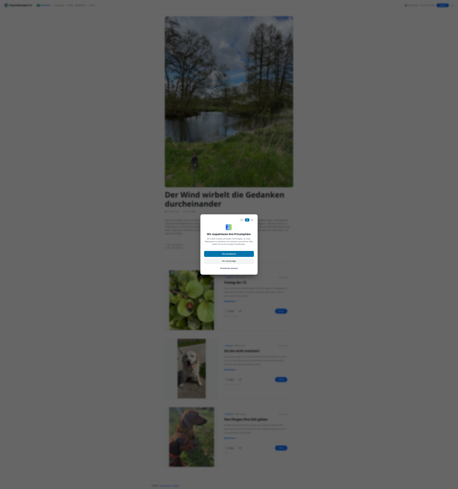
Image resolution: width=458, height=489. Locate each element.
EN (242, 220)
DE (247, 220)
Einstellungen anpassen (229, 268)
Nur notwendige (229, 261)
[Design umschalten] (252, 220)
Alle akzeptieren (229, 254)
